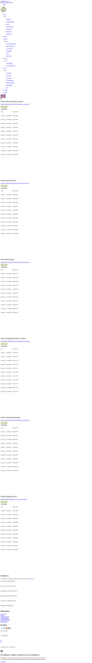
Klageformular (4, 622)
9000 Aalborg (12, 183)
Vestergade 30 (4, 420)
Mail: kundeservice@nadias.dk (22, 104)
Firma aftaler (3, 614)
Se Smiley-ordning (5, 620)
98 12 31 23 (31, 578)
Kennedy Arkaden (5, 183)
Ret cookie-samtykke (5, 619)
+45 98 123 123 (5, 1)
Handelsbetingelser (5, 616)
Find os (2, 615)
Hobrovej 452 (4, 104)
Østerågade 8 (4, 499)
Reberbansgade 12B (5, 262)
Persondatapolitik (4, 618)
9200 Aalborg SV (11, 104)
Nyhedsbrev (3, 661)
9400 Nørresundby (11, 420)
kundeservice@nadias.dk (7, 2)
